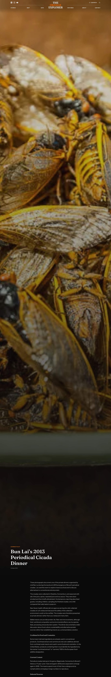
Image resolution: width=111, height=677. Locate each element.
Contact (97, 8)
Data (42, 8)
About (84, 8)
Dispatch (94, 2)
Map (28, 8)
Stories (13, 8)
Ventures (70, 8)
